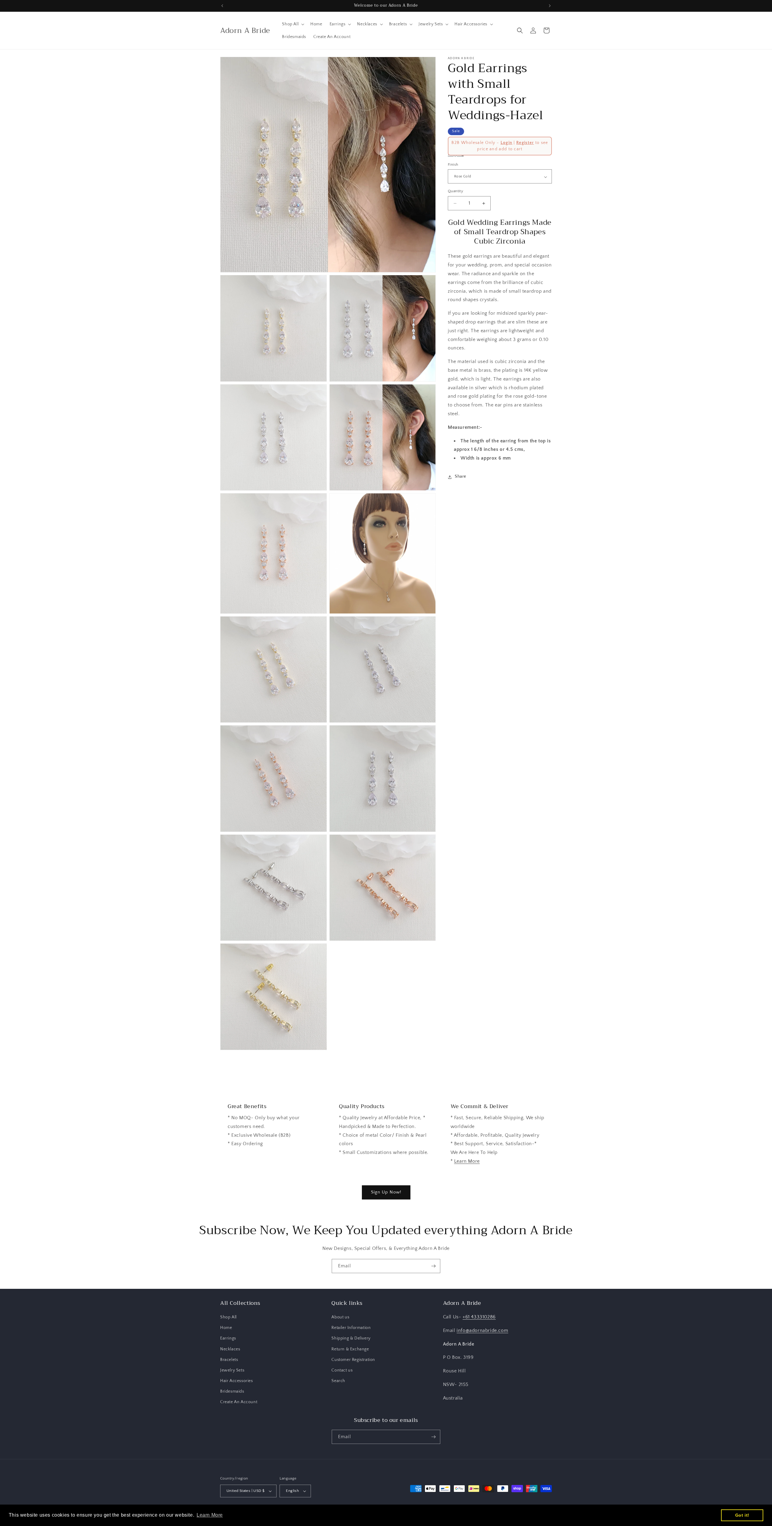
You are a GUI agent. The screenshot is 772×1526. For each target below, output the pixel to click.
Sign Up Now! (386, 1192)
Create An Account (238, 1402)
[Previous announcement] (222, 5)
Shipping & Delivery (350, 1338)
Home (226, 1327)
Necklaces (230, 1349)
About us (340, 1317)
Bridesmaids (232, 1391)
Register (525, 142)
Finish (453, 165)
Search (338, 1380)
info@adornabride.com (482, 1330)
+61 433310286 (479, 1317)
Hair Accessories (236, 1380)
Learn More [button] (210, 1515)
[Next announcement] (549, 5)
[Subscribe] (433, 1266)
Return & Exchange (350, 1349)
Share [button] (460, 476)
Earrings (228, 1338)
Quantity (455, 191)
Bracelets (229, 1359)
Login (507, 142)
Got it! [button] (742, 1515)
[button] (292, 24)
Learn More (467, 1161)
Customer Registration (353, 1359)
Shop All (228, 1317)
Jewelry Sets (232, 1370)
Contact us (342, 1370)
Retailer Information (351, 1327)
